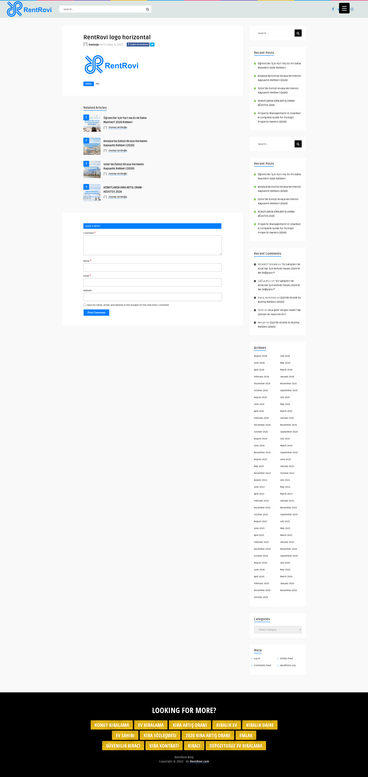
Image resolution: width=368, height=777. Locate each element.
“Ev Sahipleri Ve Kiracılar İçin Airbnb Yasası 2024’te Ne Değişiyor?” (279, 268)
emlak (245, 735)
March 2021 (286, 535)
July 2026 (285, 356)
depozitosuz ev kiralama (235, 745)
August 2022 (260, 480)
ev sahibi (125, 735)
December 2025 (262, 383)
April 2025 (259, 411)
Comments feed (262, 665)
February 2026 (261, 376)
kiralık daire (260, 725)
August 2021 (260, 521)
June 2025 (259, 404)
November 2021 (288, 507)
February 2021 (261, 542)
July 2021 (285, 521)
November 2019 (288, 590)
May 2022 (285, 487)
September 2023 (289, 452)
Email (87, 275)
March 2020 (286, 576)
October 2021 (261, 514)
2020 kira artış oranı (208, 735)
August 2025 (260, 397)
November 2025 (288, 383)
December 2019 (262, 590)
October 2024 (261, 431)
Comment (89, 233)
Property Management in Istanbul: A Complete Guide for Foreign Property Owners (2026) (279, 117)
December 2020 (262, 549)
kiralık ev (226, 725)
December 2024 (262, 425)
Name (87, 261)
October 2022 (287, 473)
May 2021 (285, 528)
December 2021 (262, 507)
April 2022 (259, 493)
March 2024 (286, 445)
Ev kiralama (151, 725)
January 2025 (287, 418)
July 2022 (285, 480)
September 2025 (289, 390)
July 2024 (285, 438)
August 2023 (260, 459)
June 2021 (259, 528)
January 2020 (287, 583)
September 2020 (289, 556)
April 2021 (259, 535)
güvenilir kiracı (123, 745)
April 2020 (259, 576)
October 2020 (261, 556)
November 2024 (288, 425)
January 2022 (287, 500)
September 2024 (289, 431)
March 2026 (286, 369)
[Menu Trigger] (344, 8)
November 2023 (262, 452)
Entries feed (286, 658)
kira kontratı (164, 745)
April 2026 (259, 369)
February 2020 (261, 583)
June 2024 (259, 445)
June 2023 (285, 459)
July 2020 (285, 562)
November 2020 (288, 549)
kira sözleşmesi (160, 735)
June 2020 (259, 569)
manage (94, 44)
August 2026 (260, 356)
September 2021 (289, 514)
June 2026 (259, 363)
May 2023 (259, 466)
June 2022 (259, 487)
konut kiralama (111, 725)
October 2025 (261, 390)
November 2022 (262, 473)
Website (87, 290)
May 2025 (285, 404)
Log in (257, 658)
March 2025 (286, 411)
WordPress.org (288, 665)
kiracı (194, 745)
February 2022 (261, 500)
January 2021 (287, 542)
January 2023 (287, 466)
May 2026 (285, 363)
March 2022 (286, 493)
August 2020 (260, 562)
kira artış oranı (190, 725)
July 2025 (285, 397)
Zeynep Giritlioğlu (117, 127)
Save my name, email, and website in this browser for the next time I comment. (128, 305)
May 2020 (285, 569)
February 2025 (261, 418)
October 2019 (261, 597)
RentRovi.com (199, 761)
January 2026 (287, 376)
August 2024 (260, 438)
